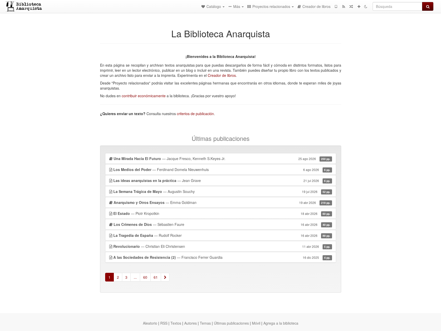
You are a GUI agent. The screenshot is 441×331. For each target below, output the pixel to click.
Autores (190, 323)
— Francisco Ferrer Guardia (221, 257)
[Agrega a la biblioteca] (359, 6)
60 (145, 277)
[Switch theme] (366, 6)
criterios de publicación (195, 113)
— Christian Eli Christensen (221, 246)
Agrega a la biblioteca (280, 323)
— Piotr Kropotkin (221, 213)
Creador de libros (222, 75)
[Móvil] (336, 6)
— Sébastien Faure (222, 224)
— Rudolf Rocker (221, 235)
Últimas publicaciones (231, 323)
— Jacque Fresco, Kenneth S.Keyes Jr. (222, 158)
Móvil (256, 323)
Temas (205, 323)
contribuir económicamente (144, 95)
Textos (175, 323)
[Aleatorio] (351, 6)
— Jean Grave (221, 180)
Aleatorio (150, 323)
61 (156, 277)
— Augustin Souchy (221, 191)
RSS (163, 323)
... (135, 277)
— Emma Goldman (222, 202)
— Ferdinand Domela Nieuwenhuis (221, 169)
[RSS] (343, 6)
